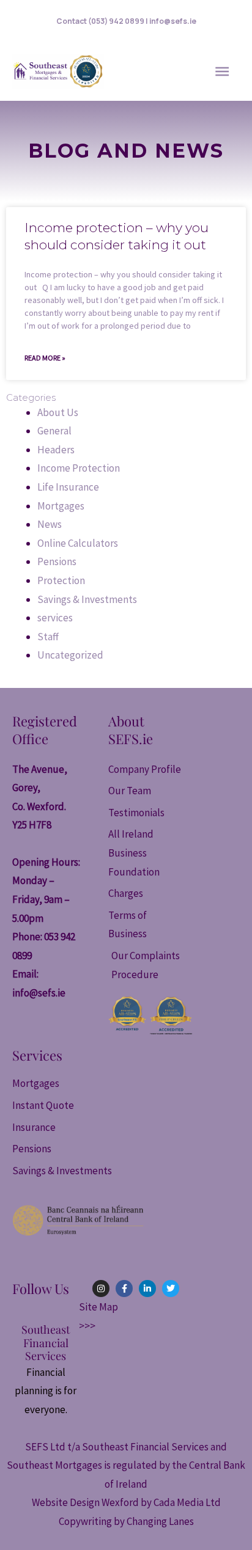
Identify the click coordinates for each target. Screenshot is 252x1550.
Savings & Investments (87, 599)
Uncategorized (70, 655)
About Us (57, 412)
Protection (61, 580)
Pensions (56, 561)
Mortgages (60, 506)
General (54, 430)
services (55, 617)
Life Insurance (68, 487)
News (49, 524)
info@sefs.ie (38, 993)
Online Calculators (77, 543)
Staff (48, 636)
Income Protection (78, 468)
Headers (56, 449)
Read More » (44, 357)
